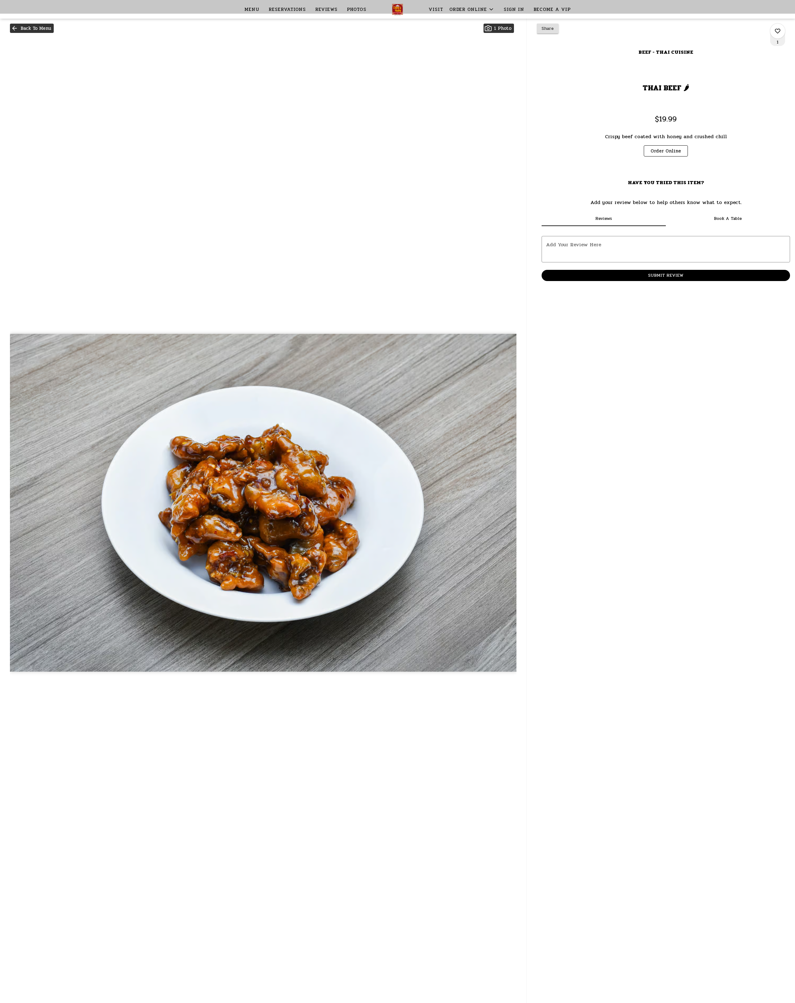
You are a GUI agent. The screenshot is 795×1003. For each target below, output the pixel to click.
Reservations (287, 9)
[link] (666, 151)
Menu (251, 9)
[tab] (604, 218)
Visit (436, 9)
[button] (471, 9)
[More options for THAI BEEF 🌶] (777, 31)
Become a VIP (552, 9)
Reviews (326, 9)
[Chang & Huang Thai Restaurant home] (397, 9)
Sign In (514, 9)
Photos (356, 9)
